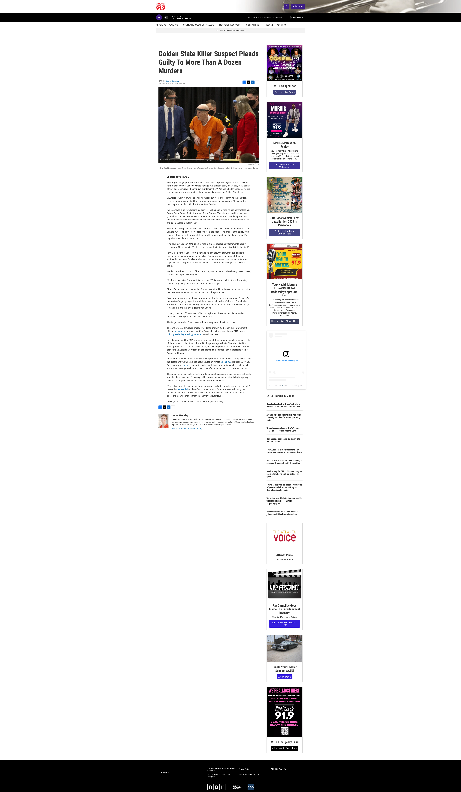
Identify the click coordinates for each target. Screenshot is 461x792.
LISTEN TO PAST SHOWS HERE (284, 624)
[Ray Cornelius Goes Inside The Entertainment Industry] (284, 584)
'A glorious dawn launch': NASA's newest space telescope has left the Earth (284, 429)
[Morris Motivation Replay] (284, 120)
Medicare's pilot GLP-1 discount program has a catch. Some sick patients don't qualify (284, 474)
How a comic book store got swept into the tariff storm (283, 440)
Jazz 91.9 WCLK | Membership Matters (230, 30)
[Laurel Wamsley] (163, 421)
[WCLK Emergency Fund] (284, 712)
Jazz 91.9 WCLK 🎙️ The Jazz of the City (284, 386)
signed (185, 365)
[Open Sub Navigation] (180, 25)
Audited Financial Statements (250, 774)
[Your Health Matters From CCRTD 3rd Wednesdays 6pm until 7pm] (284, 261)
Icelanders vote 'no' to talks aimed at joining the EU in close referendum (282, 513)
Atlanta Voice (284, 555)
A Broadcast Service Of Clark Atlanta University (221, 769)
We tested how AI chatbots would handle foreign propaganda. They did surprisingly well (284, 501)
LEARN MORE (284, 676)
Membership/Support (229, 25)
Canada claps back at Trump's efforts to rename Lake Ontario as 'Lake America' (283, 405)
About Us (281, 25)
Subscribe (269, 25)
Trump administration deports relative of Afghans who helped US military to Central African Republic (284, 487)
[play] (159, 17)
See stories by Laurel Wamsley (187, 428)
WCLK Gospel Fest (284, 86)
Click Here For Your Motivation (284, 165)
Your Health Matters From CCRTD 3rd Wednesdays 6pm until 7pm (284, 290)
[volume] (166, 17)
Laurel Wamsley (172, 81)
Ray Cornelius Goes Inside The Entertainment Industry (284, 609)
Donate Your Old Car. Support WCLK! (284, 668)
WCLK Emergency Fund (284, 742)
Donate (299, 6)
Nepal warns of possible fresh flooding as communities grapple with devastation (284, 461)
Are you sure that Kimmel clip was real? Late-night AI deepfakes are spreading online (284, 417)
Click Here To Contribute (284, 748)
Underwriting (252, 25)
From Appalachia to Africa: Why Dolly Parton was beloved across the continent (284, 451)
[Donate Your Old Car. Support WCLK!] (284, 648)
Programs (161, 25)
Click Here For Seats (284, 92)
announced (180, 331)
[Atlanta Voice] (284, 536)
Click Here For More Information (284, 232)
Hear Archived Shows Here (284, 321)
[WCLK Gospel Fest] (284, 63)
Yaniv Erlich (183, 389)
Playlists (173, 25)
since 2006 (226, 362)
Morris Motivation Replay (284, 144)
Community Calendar (193, 25)
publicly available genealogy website (184, 334)
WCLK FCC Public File (278, 769)
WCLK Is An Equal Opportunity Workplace (218, 775)
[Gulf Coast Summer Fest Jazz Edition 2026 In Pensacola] (284, 195)
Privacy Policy (244, 769)
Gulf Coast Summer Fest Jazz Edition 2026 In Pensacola (284, 221)
